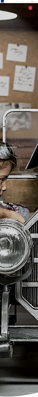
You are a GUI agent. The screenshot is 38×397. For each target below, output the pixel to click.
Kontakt (32, 1)
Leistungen (22, 1)
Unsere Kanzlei (17, 1)
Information (27, 1)
